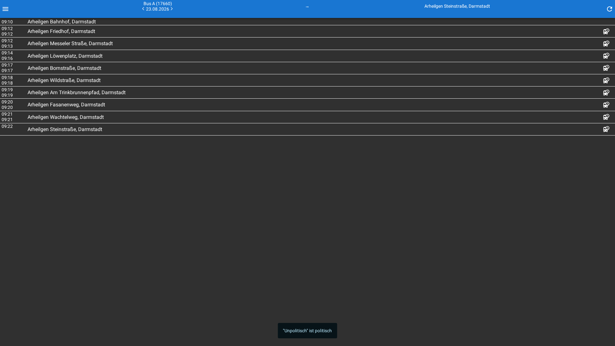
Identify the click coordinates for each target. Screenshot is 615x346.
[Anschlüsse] (606, 31)
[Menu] (5, 9)
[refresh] (609, 9)
